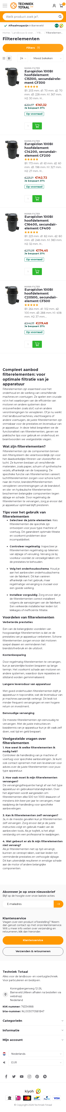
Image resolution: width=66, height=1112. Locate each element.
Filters (40, 32)
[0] (61, 5)
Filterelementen (54, 32)
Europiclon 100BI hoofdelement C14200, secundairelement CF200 (40, 149)
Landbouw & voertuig (23, 32)
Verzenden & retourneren (33, 951)
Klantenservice (33, 940)
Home (6, 32)
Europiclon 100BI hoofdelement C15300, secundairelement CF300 (42, 77)
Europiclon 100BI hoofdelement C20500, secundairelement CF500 (40, 295)
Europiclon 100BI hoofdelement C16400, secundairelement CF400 (40, 222)
